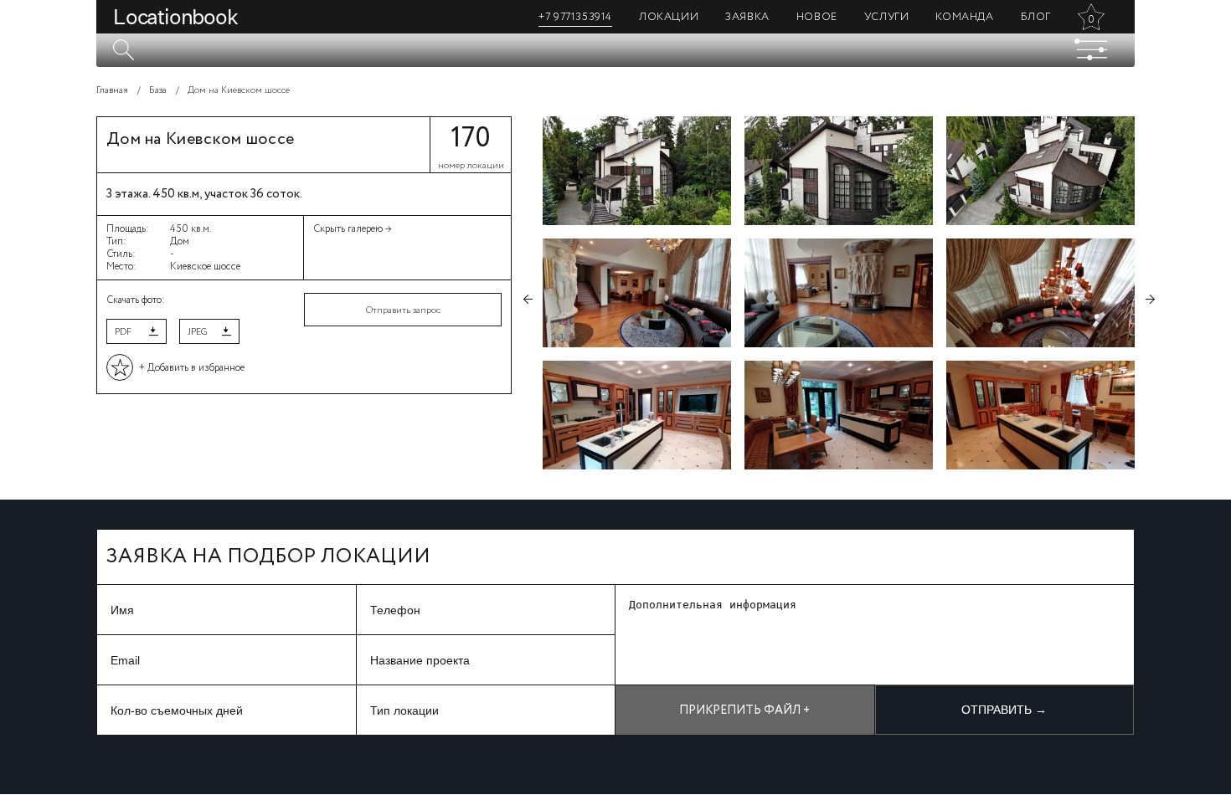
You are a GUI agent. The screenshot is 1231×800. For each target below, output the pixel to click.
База (158, 90)
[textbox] (615, 50)
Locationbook (175, 16)
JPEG (197, 332)
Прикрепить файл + (744, 710)
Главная (112, 90)
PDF (123, 332)
